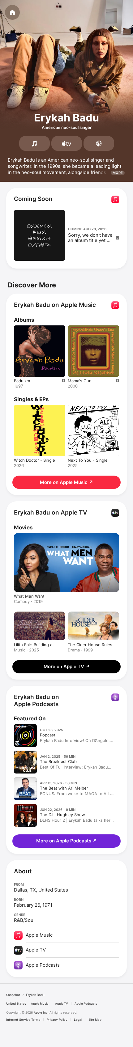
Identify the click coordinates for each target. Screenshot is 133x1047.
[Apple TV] (66, 143)
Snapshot (13, 995)
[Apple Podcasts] (99, 143)
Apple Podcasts (86, 1003)
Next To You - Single (88, 460)
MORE (118, 173)
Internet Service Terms (23, 1019)
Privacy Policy (57, 1019)
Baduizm (22, 380)
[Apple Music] (34, 143)
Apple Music (40, 1003)
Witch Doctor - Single (34, 460)
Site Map (94, 1019)
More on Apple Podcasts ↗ (66, 841)
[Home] (12, 12)
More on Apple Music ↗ (66, 482)
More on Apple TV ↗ (67, 666)
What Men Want (29, 596)
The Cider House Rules (90, 644)
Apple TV (61, 1003)
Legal (78, 1019)
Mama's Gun (80, 380)
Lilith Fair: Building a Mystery (33, 644)
